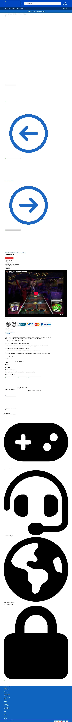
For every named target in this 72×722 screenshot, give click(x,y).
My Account (65, 4)
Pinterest (5, 717)
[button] (65, 8)
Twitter (5, 714)
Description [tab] (8, 330)
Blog (4, 691)
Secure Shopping (7, 697)
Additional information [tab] (10, 332)
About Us (5, 688)
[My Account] (21, 3)
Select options (10, 393)
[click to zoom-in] (28, 48)
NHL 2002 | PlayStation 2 (22, 387)
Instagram (5, 715)
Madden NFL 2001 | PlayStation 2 (34, 390)
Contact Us (6, 695)
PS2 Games (20, 13)
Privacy (5, 698)
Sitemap (5, 709)
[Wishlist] (14, 378)
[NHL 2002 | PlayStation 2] (22, 381)
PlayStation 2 (15, 13)
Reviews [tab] (8, 333)
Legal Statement (6, 708)
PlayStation (10, 13)
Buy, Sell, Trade (6, 689)
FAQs (5, 699)
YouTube (5, 718)
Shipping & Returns (7, 694)
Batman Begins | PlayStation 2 (10, 389)
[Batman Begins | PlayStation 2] (10, 382)
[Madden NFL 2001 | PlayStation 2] (34, 383)
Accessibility (6, 707)
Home (6, 13)
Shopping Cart (6, 705)
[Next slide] (6, 82)
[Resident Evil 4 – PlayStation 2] (10, 401)
